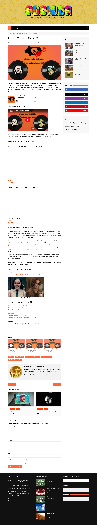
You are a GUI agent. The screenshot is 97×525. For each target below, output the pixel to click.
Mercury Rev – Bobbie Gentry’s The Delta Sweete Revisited (24, 275)
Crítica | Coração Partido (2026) (73, 129)
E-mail (10, 447)
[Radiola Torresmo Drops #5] (52, 343)
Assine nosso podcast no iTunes (19, 305)
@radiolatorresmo (53, 243)
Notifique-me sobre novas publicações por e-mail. (21, 463)
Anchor (22, 262)
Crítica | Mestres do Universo (72, 126)
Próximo (56, 384)
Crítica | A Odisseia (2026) (23, 488)
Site (9, 453)
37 (49, 484)
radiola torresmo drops (15, 359)
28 (49, 492)
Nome (10, 440)
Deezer (10, 180)
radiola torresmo (47, 356)
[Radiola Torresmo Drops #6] (34, 343)
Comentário (11, 426)
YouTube (10, 182)
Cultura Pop (15, 28)
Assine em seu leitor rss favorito (17, 315)
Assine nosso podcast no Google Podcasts (19, 307)
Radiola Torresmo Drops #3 (14, 348)
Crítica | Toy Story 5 (79, 65)
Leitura (29, 28)
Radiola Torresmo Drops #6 (32, 348)
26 (49, 509)
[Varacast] (11, 313)
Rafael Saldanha (36, 233)
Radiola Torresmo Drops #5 (50, 348)
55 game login (11, 480)
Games (35, 28)
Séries (48, 28)
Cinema (23, 28)
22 (49, 517)
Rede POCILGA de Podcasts (15, 42)
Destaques (41, 42)
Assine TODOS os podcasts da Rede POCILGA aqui (22, 317)
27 (49, 500)
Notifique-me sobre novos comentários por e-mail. (21, 459)
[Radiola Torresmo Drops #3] (16, 343)
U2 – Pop (10, 272)
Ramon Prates (34, 235)
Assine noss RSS (70, 119)
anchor (11, 356)
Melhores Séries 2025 (22, 485)
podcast (37, 356)
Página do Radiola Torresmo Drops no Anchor (20, 310)
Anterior (13, 384)
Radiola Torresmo (49, 42)
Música (18, 408)
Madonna (29, 356)
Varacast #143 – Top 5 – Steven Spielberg (75, 123)
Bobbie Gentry (20, 356)
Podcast (42, 28)
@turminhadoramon (13, 245)
